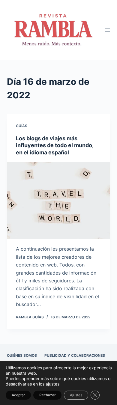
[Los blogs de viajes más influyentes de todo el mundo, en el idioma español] (58, 200)
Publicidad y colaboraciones (74, 355)
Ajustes (76, 395)
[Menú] (107, 30)
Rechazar (47, 395)
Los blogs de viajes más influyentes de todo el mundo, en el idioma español (54, 145)
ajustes (52, 383)
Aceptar (18, 395)
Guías (21, 126)
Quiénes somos (22, 355)
